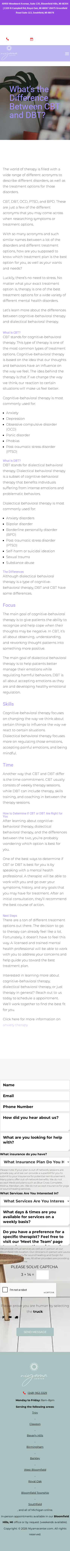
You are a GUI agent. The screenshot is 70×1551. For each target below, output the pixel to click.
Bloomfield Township (35, 1492)
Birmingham (35, 1447)
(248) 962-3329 (19, 39)
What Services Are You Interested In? (29, 1193)
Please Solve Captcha (34, 1267)
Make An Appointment (49, 39)
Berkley (35, 1458)
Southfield (35, 1504)
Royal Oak (35, 1481)
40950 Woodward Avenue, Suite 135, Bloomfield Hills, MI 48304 (35, 3)
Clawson (35, 1424)
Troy (35, 1412)
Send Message (35, 1332)
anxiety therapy (16, 1025)
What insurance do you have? (23, 1154)
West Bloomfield (35, 1469)
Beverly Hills (35, 1435)
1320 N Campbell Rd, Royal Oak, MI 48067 (26, 8)
